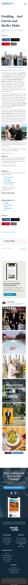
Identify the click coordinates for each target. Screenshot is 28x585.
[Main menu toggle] (25, 4)
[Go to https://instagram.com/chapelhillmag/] (15, 493)
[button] (10, 294)
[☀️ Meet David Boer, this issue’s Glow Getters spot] (14, 415)
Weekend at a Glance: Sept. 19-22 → (23, 248)
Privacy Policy (15, 584)
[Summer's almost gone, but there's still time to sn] (14, 342)
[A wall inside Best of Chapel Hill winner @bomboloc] (14, 439)
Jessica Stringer (13, 30)
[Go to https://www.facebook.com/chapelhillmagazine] (11, 493)
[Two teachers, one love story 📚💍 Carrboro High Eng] (14, 366)
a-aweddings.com (20, 70)
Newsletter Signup (14, 572)
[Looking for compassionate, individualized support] (14, 390)
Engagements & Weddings (10, 232)
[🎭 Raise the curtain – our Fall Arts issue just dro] (14, 318)
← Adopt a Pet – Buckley (6, 248)
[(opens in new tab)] (14, 528)
